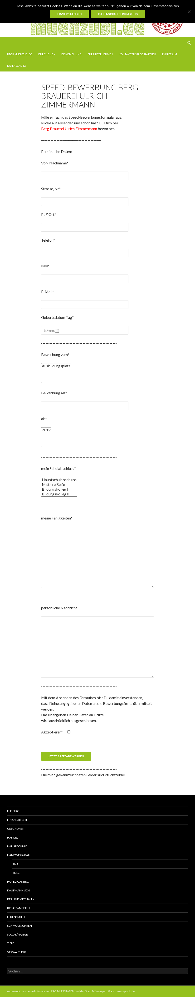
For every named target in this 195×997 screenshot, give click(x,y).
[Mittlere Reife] (59, 484)
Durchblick (46, 54)
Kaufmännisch (18, 890)
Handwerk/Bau (18, 855)
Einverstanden (69, 14)
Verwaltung (16, 952)
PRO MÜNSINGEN (62, 991)
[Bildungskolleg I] (59, 489)
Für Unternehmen (100, 54)
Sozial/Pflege (17, 934)
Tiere (11, 943)
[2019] (46, 429)
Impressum (169, 54)
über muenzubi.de (19, 54)
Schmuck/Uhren (19, 925)
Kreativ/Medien (18, 908)
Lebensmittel (17, 917)
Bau (15, 864)
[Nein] (189, 11)
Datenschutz (16, 65)
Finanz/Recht (17, 820)
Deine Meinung (71, 54)
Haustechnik (17, 846)
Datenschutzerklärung (118, 14)
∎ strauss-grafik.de (123, 991)
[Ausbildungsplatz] (56, 365)
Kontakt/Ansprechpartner (137, 54)
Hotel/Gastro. (18, 881)
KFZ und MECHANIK (20, 899)
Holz (16, 873)
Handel (12, 837)
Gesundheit (16, 828)
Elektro (13, 811)
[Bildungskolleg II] (59, 494)
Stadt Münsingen (96, 991)
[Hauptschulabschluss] (59, 479)
